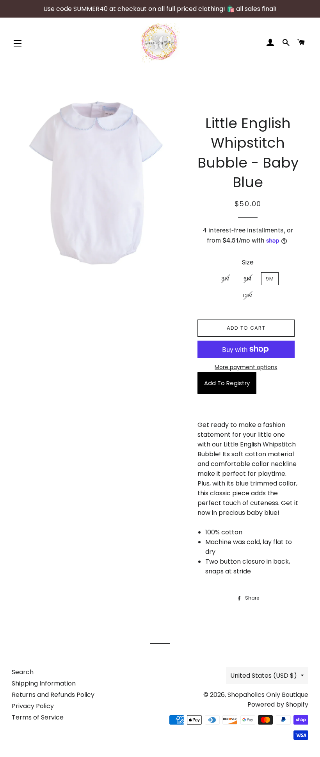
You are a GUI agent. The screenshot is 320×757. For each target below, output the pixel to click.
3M (225, 278)
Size (248, 262)
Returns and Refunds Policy (53, 694)
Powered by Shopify (277, 704)
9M (270, 278)
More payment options (246, 367)
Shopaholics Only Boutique (268, 694)
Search (23, 672)
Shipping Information (44, 683)
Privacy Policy (33, 706)
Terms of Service (38, 717)
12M (247, 295)
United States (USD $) (263, 675)
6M (248, 278)
